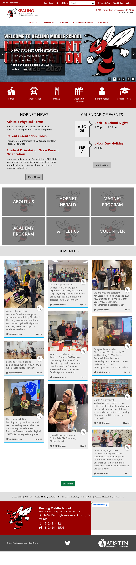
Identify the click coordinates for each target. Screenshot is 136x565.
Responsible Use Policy (104, 497)
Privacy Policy (86, 497)
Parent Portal (102, 98)
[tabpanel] (68, 53)
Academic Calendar (79, 100)
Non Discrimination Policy (68, 497)
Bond (130, 3)
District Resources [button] (10, 2)
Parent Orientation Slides (27, 136)
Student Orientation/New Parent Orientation (33, 152)
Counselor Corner (83, 22)
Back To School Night (111, 122)
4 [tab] (123, 79)
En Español (59, 3)
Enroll (66, 3)
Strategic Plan (104, 3)
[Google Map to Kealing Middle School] (113, 515)
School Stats (48, 3)
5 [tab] (128, 79)
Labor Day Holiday (109, 143)
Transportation (34, 98)
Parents (64, 22)
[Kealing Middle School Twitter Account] (68, 545)
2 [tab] (114, 79)
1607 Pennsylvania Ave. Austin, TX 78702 (116, 10)
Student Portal (124, 98)
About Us (34, 22)
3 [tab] (119, 79)
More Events (102, 164)
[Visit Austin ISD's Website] (113, 543)
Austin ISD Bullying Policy (45, 497)
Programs (49, 22)
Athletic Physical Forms (25, 121)
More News (34, 177)
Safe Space (120, 497)
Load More (68, 483)
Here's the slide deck (24, 64)
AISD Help (119, 3)
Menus (56, 98)
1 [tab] (109, 79)
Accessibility (17, 497)
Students (103, 22)
